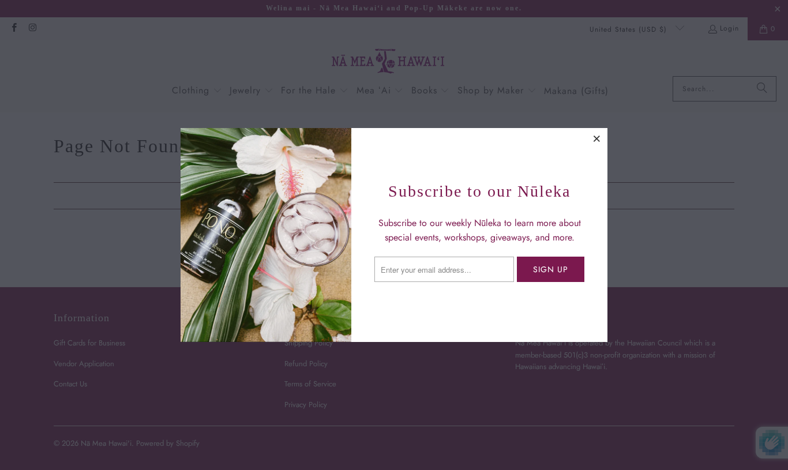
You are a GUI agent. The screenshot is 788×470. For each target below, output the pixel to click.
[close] (597, 138)
